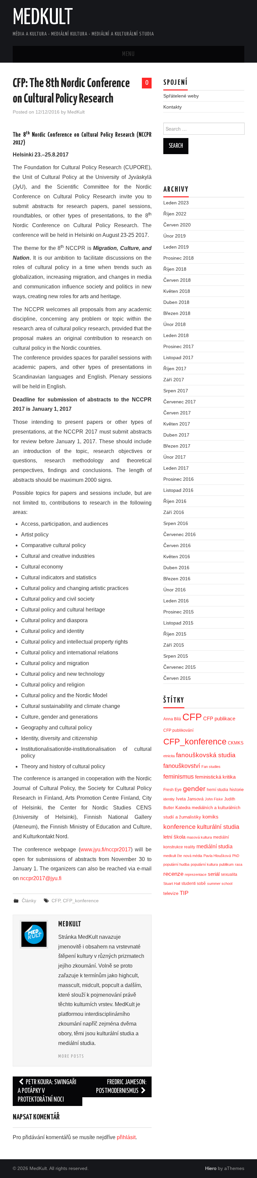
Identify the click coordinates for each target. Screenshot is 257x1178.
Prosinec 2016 (178, 479)
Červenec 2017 (179, 401)
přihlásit (126, 1137)
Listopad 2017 (178, 357)
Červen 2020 (177, 224)
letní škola (174, 837)
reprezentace (195, 874)
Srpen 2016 (175, 523)
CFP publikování (178, 730)
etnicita (169, 756)
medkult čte (172, 856)
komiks (210, 817)
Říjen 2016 (174, 501)
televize (170, 893)
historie (237, 789)
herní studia (217, 789)
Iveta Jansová (189, 798)
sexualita (229, 874)
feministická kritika (215, 777)
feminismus (178, 776)
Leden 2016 (176, 600)
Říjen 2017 (174, 368)
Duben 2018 (176, 302)
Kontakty (172, 107)
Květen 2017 (176, 424)
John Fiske (214, 799)
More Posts (71, 1056)
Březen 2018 (176, 313)
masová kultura (199, 837)
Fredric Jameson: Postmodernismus (121, 1086)
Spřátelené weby (181, 96)
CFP (56, 900)
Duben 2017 (176, 435)
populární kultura (204, 864)
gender (194, 788)
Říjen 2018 (174, 269)
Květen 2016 (176, 556)
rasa (238, 864)
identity (169, 799)
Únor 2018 (174, 324)
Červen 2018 (177, 280)
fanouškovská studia (206, 755)
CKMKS (236, 742)
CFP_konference (81, 900)
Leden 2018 (176, 335)
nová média (192, 856)
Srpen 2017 (175, 390)
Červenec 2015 (179, 667)
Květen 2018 (176, 291)
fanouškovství (181, 766)
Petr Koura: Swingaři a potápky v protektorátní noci (47, 1091)
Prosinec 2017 (178, 346)
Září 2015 (173, 645)
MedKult (43, 18)
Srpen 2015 (175, 656)
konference (179, 826)
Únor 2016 (174, 589)
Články (29, 900)
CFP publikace (219, 718)
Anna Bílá (172, 719)
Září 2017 (173, 379)
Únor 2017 (174, 457)
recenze (173, 873)
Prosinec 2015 (178, 611)
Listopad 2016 (178, 490)
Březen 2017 (176, 446)
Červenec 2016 (179, 534)
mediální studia (214, 846)
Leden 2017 (176, 468)
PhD (235, 856)
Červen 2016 (177, 545)
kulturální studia (218, 827)
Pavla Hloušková (217, 856)
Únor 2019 (174, 236)
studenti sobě (193, 883)
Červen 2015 (177, 678)
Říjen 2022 (174, 213)
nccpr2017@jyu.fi (41, 878)
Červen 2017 (177, 412)
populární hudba (176, 864)
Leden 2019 (176, 247)
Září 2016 (173, 512)
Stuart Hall (171, 883)
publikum (226, 864)
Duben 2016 (176, 567)
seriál (214, 874)
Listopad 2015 (178, 623)
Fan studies (211, 767)
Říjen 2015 (174, 634)
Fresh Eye (172, 789)
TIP (184, 893)
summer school (219, 883)
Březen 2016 (176, 578)
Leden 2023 (176, 202)
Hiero (211, 1168)
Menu (128, 54)
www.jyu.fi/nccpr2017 (105, 849)
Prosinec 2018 (178, 258)
